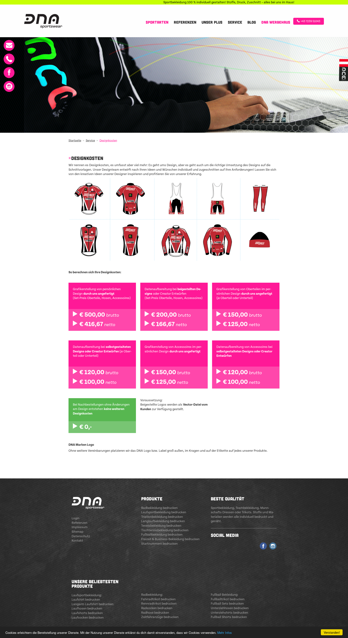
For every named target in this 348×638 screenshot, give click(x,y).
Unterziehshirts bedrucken (229, 613)
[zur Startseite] (45, 20)
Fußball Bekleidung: (224, 595)
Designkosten (108, 140)
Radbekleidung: (152, 595)
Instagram (8, 84)
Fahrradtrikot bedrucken (158, 599)
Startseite (75, 140)
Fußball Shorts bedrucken (229, 617)
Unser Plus (212, 22)
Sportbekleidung (222, 508)
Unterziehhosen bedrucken (230, 608)
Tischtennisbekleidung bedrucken (164, 530)
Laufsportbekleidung (86, 595)
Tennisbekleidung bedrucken (161, 526)
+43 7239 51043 (310, 21)
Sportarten (157, 22)
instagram (272, 545)
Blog (251, 22)
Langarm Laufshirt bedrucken (92, 604)
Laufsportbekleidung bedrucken (163, 512)
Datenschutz (81, 536)
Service (235, 22)
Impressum (80, 527)
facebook (263, 545)
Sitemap (77, 532)
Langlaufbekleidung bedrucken (163, 521)
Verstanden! (332, 632)
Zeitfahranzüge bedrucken (160, 617)
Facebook (8, 70)
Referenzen (185, 22)
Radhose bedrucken (155, 613)
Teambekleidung (247, 508)
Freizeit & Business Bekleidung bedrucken (170, 539)
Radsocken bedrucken (156, 608)
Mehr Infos (224, 632)
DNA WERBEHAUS (275, 22)
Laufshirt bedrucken (86, 600)
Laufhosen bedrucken (87, 608)
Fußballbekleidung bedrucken (162, 535)
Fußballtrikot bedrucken (228, 599)
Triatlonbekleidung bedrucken (162, 517)
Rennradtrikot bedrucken (159, 604)
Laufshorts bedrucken (87, 613)
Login (75, 518)
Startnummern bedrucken (159, 544)
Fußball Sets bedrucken (227, 604)
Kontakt (8, 43)
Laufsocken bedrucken (88, 617)
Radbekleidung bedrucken (159, 508)
